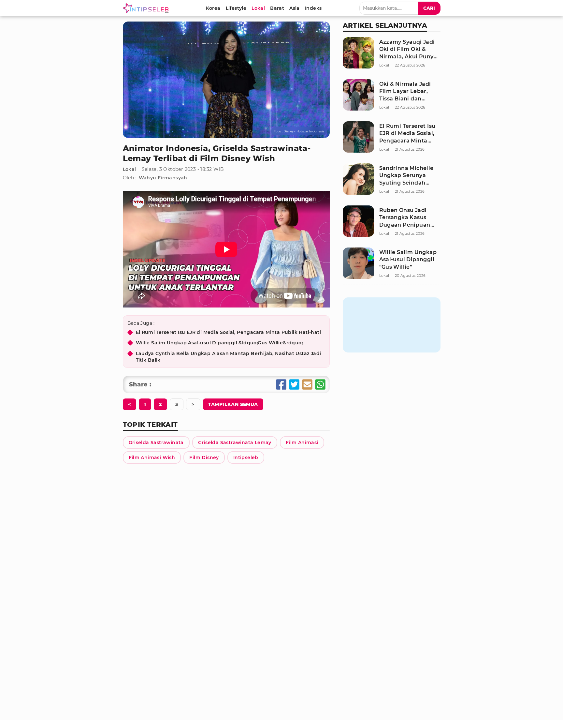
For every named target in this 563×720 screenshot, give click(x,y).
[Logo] (147, 8)
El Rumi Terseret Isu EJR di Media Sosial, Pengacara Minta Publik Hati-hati (228, 332)
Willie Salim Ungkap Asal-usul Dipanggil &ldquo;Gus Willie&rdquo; (219, 343)
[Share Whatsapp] (320, 384)
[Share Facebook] (281, 384)
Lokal (129, 169)
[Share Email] (307, 384)
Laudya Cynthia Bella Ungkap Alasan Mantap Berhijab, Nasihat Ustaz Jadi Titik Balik (228, 357)
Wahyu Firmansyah (163, 178)
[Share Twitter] (294, 384)
